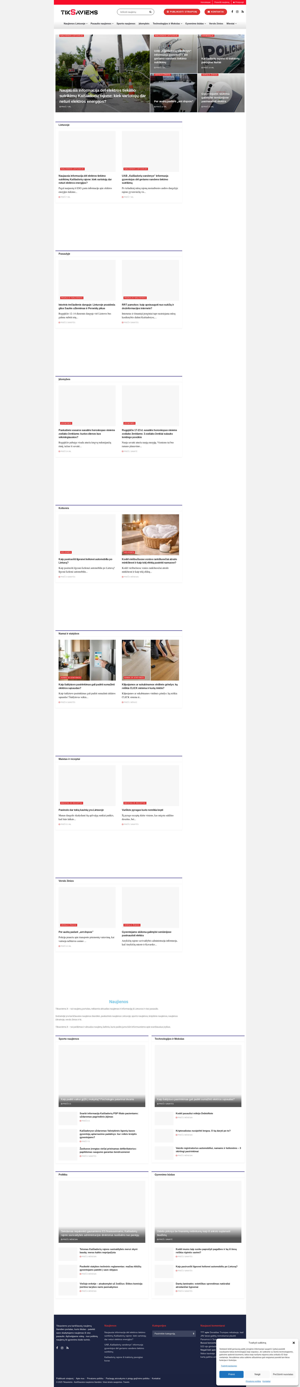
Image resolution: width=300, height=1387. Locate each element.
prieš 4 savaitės (130, 322)
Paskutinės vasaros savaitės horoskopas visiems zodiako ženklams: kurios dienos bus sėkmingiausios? (87, 434)
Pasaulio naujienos (101, 23)
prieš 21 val (65, 824)
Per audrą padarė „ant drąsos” (173, 101)
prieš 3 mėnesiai (88, 1274)
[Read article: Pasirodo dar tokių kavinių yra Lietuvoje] (87, 785)
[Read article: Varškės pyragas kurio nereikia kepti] (150, 785)
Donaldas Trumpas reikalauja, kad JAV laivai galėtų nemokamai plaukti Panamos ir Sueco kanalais (221, 1336)
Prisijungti (239, 2)
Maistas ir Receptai (71, 803)
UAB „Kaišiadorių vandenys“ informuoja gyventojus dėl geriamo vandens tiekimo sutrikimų (145, 179)
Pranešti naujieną (221, 2)
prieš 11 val (208, 107)
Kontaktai (266, 1381)
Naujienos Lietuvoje (74, 23)
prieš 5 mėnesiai (131, 577)
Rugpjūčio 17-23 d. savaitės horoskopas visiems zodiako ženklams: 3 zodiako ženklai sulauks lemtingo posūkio (149, 434)
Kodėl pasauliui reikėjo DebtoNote (194, 1113)
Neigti (257, 1374)
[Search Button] (151, 12)
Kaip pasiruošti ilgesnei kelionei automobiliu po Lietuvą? (207, 1266)
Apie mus (80, 1378)
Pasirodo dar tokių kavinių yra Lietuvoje (81, 810)
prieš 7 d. (85, 1141)
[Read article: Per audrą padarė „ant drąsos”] (87, 907)
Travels (126, 1382)
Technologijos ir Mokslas (166, 23)
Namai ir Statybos (70, 678)
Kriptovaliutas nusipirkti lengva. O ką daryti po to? (203, 1130)
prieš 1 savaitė (130, 451)
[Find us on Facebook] (232, 12)
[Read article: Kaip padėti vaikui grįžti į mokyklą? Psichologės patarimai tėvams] (102, 1076)
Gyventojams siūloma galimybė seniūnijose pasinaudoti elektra (215, 97)
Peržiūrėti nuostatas (283, 1374)
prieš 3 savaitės (67, 577)
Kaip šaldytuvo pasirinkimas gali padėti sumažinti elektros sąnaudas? (196, 1099)
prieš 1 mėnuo (130, 702)
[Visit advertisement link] (216, 166)
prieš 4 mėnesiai (88, 1291)
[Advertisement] (118, 226)
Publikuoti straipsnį (183, 12)
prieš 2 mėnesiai (184, 1117)
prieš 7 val (66, 107)
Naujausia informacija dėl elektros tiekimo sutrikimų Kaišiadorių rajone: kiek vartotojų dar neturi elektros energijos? (102, 96)
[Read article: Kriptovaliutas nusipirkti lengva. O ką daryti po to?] (164, 1136)
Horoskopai (205, 2)
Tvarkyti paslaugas (229, 1366)
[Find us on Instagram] (237, 12)
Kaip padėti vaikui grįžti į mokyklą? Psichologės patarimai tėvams (97, 1099)
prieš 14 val (65, 451)
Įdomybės (144, 23)
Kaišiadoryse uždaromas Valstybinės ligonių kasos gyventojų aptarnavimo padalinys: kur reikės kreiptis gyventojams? (108, 1134)
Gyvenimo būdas (194, 23)
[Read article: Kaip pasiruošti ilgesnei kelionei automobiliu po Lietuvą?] (87, 534)
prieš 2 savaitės (67, 322)
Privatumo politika (253, 1381)
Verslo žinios (216, 23)
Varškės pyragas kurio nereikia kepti (142, 810)
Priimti (231, 1374)
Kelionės (66, 552)
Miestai (230, 23)
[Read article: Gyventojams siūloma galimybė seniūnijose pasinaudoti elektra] (150, 907)
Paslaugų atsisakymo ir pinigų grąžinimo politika (127, 1378)
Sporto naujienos (126, 23)
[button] (293, 1342)
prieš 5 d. (66, 1104)
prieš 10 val (208, 68)
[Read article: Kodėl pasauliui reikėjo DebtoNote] (164, 1118)
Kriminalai (207, 36)
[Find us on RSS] (243, 12)
